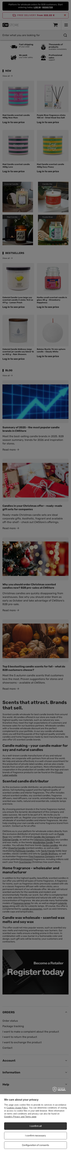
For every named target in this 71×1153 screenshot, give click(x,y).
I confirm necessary (35, 1135)
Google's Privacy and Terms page (20, 1116)
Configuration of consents (35, 1145)
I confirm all (36, 1126)
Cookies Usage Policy (17, 1108)
